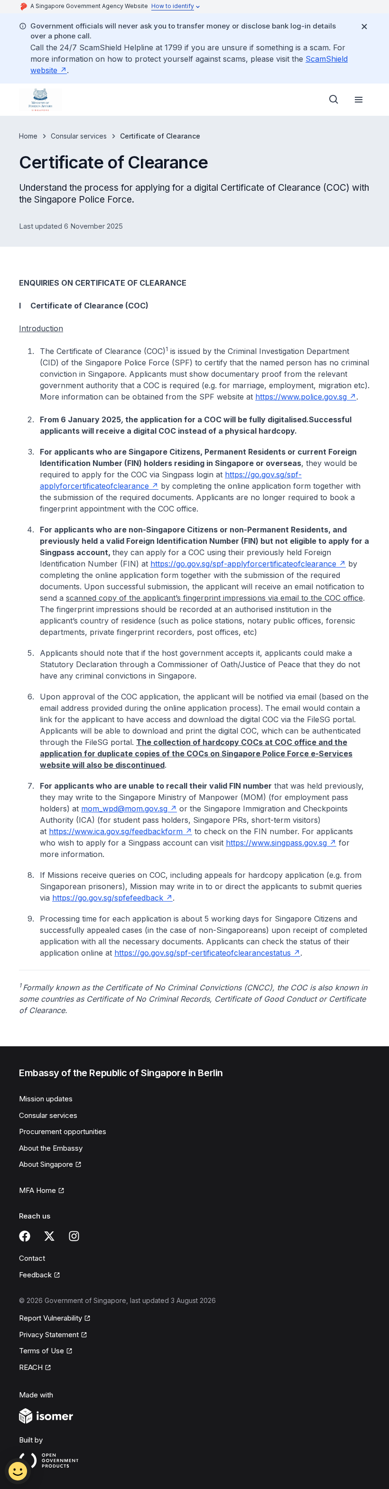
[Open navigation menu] (358, 99)
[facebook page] (24, 1236)
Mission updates (46, 1098)
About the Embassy (51, 1148)
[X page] (49, 1236)
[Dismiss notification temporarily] (364, 26)
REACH (31, 1367)
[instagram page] (74, 1236)
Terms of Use (41, 1350)
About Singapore (46, 1164)
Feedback (35, 1274)
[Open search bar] (334, 99)
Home (28, 136)
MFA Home (37, 1190)
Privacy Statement (49, 1334)
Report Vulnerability (50, 1317)
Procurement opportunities (62, 1131)
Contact (32, 1258)
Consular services (79, 136)
